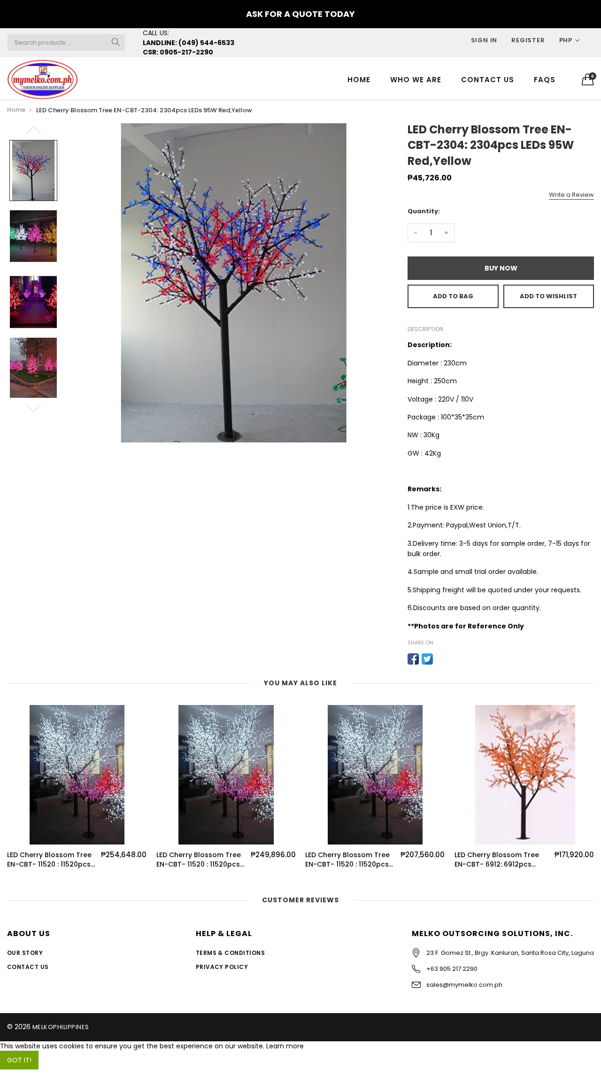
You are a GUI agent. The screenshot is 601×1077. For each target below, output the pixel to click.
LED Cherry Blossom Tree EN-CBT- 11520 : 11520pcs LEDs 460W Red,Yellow (347, 860)
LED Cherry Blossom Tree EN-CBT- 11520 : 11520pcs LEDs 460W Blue (198, 860)
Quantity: (424, 211)
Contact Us (487, 80)
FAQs (544, 80)
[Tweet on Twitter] (427, 659)
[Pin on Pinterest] (441, 659)
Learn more (285, 1046)
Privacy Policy (222, 967)
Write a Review (571, 194)
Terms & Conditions (230, 953)
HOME (358, 80)
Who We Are (415, 80)
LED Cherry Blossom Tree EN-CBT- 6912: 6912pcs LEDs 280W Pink (497, 860)
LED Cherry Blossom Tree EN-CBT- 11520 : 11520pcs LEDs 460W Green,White (49, 860)
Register (528, 40)
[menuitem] (359, 79)
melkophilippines (60, 1027)
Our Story (25, 953)
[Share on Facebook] (413, 659)
